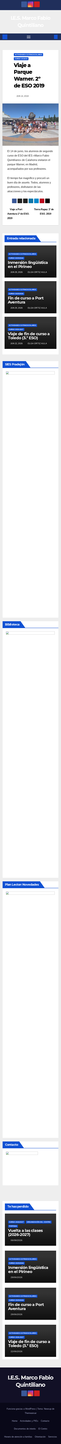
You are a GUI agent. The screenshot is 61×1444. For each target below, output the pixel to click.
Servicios (52, 1437)
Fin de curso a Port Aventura (25, 300)
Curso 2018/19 (21, 59)
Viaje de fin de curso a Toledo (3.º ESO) (29, 335)
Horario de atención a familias (18, 1437)
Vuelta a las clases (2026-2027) (25, 1232)
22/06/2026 (16, 1351)
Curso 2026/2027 (16, 1222)
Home (14, 1421)
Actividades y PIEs (29, 1421)
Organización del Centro (39, 1222)
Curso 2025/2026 (16, 258)
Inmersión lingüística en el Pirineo (28, 264)
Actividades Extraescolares (28, 54)
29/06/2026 (16, 1277)
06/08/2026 (16, 1240)
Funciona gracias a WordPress (21, 1409)
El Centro (42, 1429)
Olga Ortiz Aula (37, 272)
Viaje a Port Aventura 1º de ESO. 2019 (18, 213)
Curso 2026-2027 (16, 329)
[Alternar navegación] (28, 37)
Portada (13, 1226)
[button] (51, 36)
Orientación (40, 1437)
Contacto (45, 1421)
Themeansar (30, 1413)
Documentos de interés (25, 1429)
